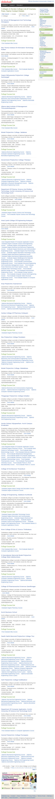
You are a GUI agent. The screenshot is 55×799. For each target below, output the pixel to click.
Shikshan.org (5, 796)
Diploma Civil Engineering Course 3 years (13, 672)
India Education (13, 797)
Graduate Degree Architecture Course (12, 490)
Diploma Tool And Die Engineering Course (14, 699)
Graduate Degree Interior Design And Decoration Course (18, 488)
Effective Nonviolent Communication (37, 1)
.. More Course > (44, 27)
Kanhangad (43, 45)
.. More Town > (44, 46)
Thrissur (42, 41)
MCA (41, 24)
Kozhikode (42, 38)
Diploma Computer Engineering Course (13, 362)
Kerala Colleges (44, 12)
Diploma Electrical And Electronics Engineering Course (17, 360)
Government (43, 72)
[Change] (47, 33)
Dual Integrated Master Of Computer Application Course (18, 242)
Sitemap (49, 796)
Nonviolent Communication (27, 797)
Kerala (41, 67)
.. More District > (44, 62)
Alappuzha (42, 42)
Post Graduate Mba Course (9, 43)
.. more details (10, 83)
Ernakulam (43, 53)
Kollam (41, 59)
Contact (13, 796)
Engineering (43, 20)
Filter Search (5, 14)
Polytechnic (43, 22)
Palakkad (42, 44)
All (40, 31)
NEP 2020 (4, 797)
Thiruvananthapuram (45, 52)
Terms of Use (41, 796)
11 (32, 768)
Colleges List (50, 1)
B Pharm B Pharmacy (45, 26)
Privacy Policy (32, 796)
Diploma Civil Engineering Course (11, 100)
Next (27, 16)
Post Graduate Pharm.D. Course (25, 464)
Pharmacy (42, 23)
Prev (23, 16)
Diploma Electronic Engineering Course (13, 152)
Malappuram (43, 51)
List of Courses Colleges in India (44, 9)
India (41, 77)
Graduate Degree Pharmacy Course (12, 333)
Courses (12, 5)
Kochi (41, 40)
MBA (41, 19)
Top (35, 790)
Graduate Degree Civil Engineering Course (19, 245)
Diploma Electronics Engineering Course (13, 179)
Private (42, 73)
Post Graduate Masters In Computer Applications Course (18, 730)
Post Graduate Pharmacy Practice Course (19, 457)
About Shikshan (21, 796)
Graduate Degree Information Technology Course (21, 252)
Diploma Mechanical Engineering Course (13, 97)
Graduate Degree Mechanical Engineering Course (16, 254)
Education (19, 5)
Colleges (4, 5)
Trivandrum (43, 37)
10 (30, 768)
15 (35, 768)
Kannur (42, 60)
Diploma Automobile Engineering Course (18, 308)
